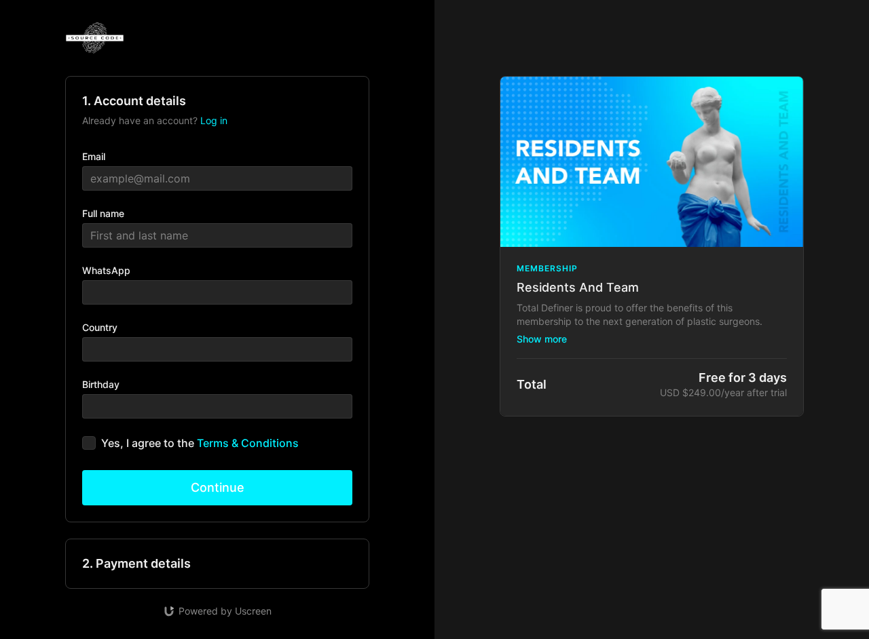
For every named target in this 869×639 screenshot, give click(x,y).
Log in (213, 120)
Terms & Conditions (248, 443)
